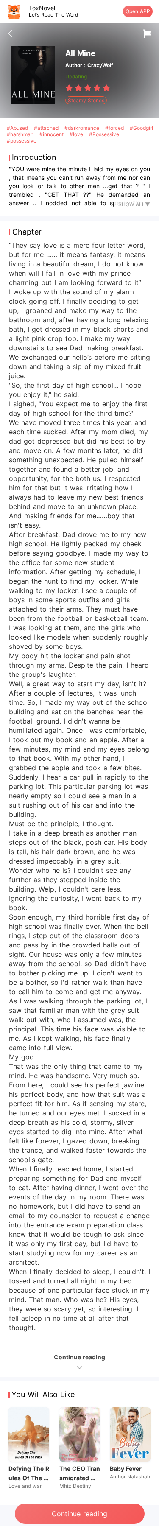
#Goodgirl (141, 128)
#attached (47, 128)
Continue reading (79, 1513)
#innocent (52, 134)
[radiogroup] (87, 88)
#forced (115, 128)
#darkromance (82, 128)
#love (77, 134)
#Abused (18, 128)
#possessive (21, 140)
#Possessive (104, 134)
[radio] (70, 88)
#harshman (21, 134)
